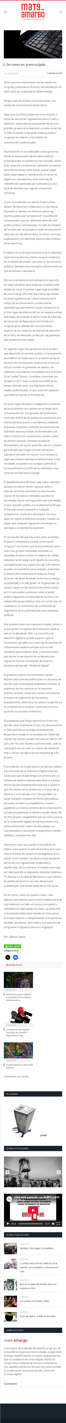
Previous (7, 1172)
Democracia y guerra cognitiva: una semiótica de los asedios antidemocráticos (18, 997)
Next (59, 1172)
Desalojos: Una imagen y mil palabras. (37, 1248)
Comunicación (54, 73)
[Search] (60, 12)
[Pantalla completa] (58, 1223)
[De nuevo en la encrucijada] (33, 45)
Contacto (10, 1384)
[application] (33, 1210)
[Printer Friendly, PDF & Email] (12, 946)
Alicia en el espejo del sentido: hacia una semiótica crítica (38, 1286)
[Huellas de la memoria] (33, 1172)
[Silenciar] (53, 1223)
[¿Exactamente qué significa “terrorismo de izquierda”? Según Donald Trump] (18, 1016)
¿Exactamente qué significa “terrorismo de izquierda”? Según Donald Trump (17, 1032)
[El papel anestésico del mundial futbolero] (18, 1051)
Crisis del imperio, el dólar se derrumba (37, 1316)
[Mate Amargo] (33, 11)
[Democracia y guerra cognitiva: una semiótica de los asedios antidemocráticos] (18, 981)
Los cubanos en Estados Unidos (34, 1301)
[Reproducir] (8, 1223)
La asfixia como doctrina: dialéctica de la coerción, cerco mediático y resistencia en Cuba (39, 1267)
